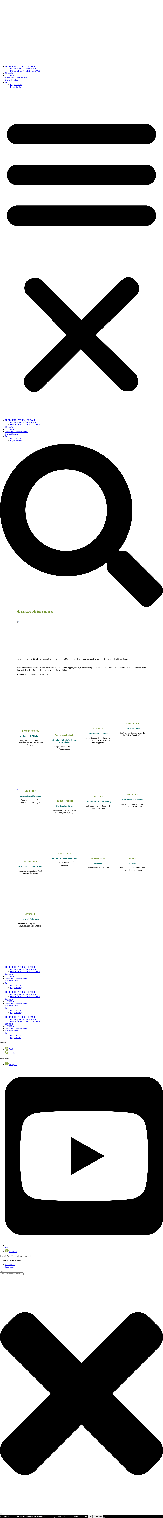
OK (90, 1517)
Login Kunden (16, 84)
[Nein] (104, 1517)
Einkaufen (9, 73)
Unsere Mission (11, 80)
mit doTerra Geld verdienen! (16, 78)
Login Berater (15, 87)
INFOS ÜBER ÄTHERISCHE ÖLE (25, 71)
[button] (81, 253)
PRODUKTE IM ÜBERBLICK (23, 68)
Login (7, 82)
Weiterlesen (97, 1517)
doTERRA (9, 75)
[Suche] (1, 1514)
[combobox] (12, 1273)
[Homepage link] (65, 33)
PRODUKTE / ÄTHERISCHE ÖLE (20, 66)
